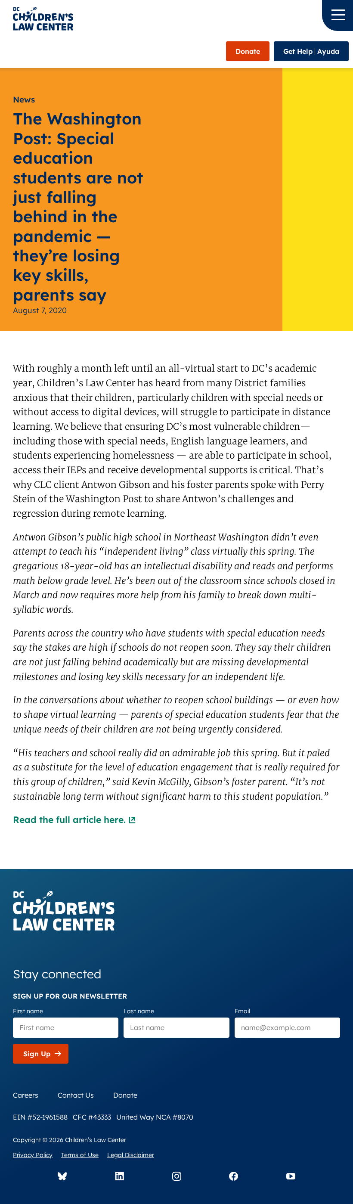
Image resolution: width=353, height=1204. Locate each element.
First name (28, 1011)
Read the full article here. (69, 819)
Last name (139, 1011)
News (24, 99)
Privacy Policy (33, 1155)
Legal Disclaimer (130, 1155)
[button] (337, 15)
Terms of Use (80, 1155)
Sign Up (36, 1053)
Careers (25, 1095)
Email (242, 1011)
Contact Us (76, 1095)
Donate (247, 51)
